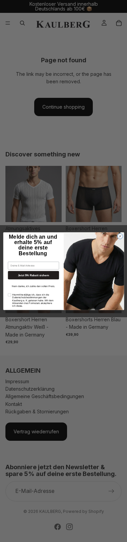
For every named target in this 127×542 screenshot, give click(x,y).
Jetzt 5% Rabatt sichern (33, 275)
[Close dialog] (120, 236)
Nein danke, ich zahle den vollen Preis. (33, 286)
